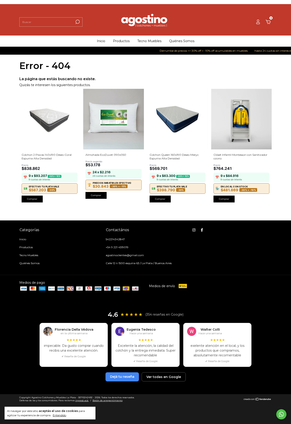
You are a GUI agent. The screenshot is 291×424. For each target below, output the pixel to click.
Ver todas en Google (163, 377)
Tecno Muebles (149, 41)
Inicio (101, 41)
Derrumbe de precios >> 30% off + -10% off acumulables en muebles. (199, 50)
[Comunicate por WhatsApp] (281, 414)
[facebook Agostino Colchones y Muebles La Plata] (202, 230)
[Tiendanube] (257, 399)
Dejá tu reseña (122, 377)
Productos (121, 41)
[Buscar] (77, 21)
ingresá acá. (82, 400)
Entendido (59, 415)
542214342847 (115, 239)
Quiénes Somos (181, 41)
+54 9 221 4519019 (117, 247)
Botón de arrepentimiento (108, 400)
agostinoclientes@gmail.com (125, 255)
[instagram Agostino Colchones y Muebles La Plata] (194, 230)
